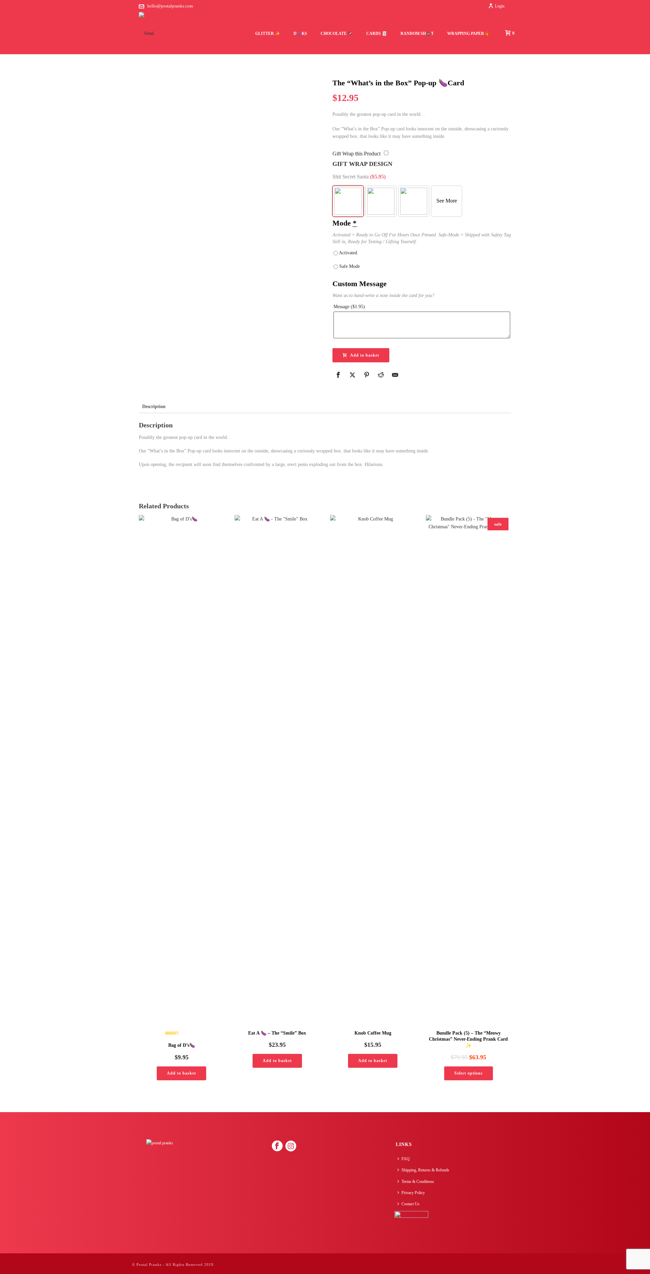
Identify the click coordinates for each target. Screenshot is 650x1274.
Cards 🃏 (376, 33)
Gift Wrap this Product (356, 153)
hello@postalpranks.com (170, 5)
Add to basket (364, 355)
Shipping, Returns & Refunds (425, 1170)
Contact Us (410, 1204)
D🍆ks (300, 33)
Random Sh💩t (417, 33)
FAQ (406, 1158)
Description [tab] (154, 406)
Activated (347, 252)
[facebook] (277, 1146)
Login (499, 6)
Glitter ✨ (267, 33)
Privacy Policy (413, 1192)
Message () (349, 306)
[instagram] (290, 1146)
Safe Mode (349, 266)
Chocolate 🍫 (337, 33)
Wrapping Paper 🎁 (468, 33)
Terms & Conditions (418, 1181)
